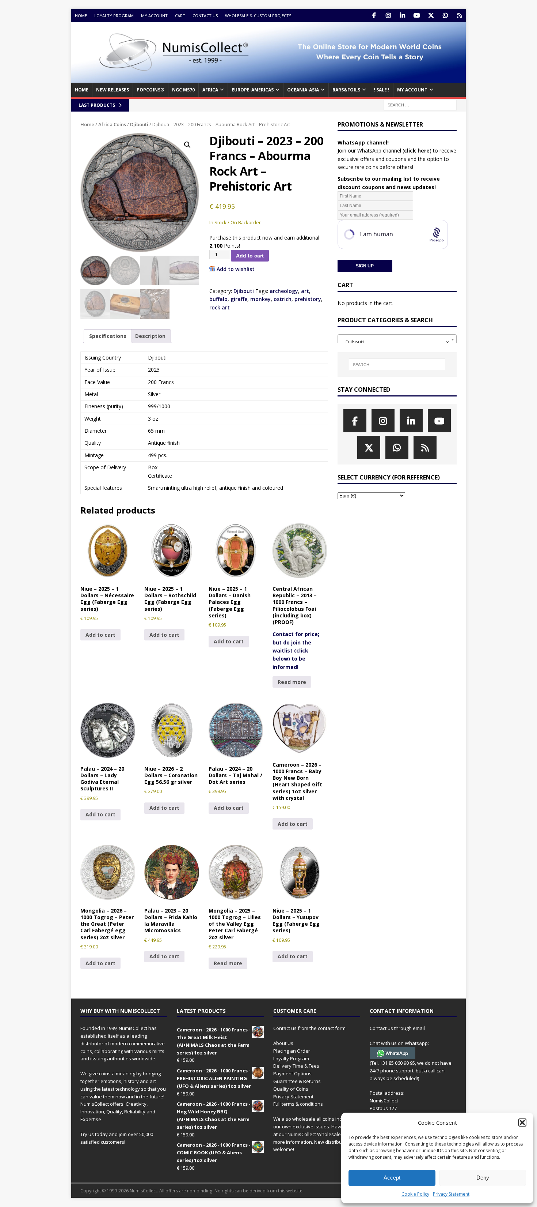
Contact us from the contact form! (310, 1028)
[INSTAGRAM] (388, 15)
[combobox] (397, 339)
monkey (260, 299)
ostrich (283, 299)
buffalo (218, 299)
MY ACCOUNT (412, 90)
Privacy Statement (451, 1194)
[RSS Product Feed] (459, 15)
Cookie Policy (415, 1194)
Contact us (205, 15)
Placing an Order (291, 1051)
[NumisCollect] (268, 78)
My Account (154, 15)
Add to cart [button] (100, 634)
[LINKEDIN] (402, 15)
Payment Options (292, 1073)
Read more (292, 681)
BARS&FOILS (346, 90)
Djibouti (139, 124)
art (305, 290)
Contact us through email (397, 1028)
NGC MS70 (183, 90)
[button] (522, 1122)
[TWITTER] (430, 15)
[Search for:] (420, 104)
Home (81, 15)
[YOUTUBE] (416, 15)
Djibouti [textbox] (395, 342)
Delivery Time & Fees (296, 1066)
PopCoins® (150, 90)
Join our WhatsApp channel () (384, 150)
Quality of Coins (290, 1089)
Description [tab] (150, 335)
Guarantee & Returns (297, 1081)
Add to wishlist (236, 269)
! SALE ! (381, 90)
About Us (283, 1043)
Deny (482, 1177)
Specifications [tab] (107, 335)
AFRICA (210, 90)
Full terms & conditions (298, 1104)
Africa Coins (112, 124)
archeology (284, 290)
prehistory (307, 299)
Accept (392, 1177)
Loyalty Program (114, 15)
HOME (81, 90)
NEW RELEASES (112, 90)
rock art (219, 307)
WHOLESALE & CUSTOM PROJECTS (258, 15)
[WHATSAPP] (445, 15)
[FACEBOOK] (373, 15)
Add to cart (250, 256)
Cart (180, 15)
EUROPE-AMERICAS (253, 90)
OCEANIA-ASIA (303, 90)
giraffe (239, 299)
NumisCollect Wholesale (314, 1134)
